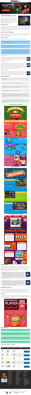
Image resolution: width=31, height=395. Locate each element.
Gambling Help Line (18, 391)
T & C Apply (14, 359)
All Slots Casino (17, 374)
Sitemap (24, 373)
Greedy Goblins (10, 372)
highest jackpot (20, 333)
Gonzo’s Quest (9, 374)
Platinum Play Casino (18, 379)
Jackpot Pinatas (10, 377)
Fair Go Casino (17, 375)
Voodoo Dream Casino (18, 380)
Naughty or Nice (10, 381)
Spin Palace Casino (18, 372)
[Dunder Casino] (7, 358)
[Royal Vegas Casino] (7, 354)
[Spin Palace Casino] (7, 351)
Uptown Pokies (17, 376)
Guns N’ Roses (9, 375)
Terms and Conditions (25, 374)
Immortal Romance (10, 378)
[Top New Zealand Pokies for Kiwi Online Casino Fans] (15, 1)
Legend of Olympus (10, 379)
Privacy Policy (24, 375)
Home (1, 14)
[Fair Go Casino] (7, 362)
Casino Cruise (17, 377)
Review (26, 357)
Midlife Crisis (9, 380)
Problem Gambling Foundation (24, 391)
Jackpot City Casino (18, 373)
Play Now (26, 351)
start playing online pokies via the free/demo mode (17, 26)
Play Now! (6, 10)
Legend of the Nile (10, 373)
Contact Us (24, 372)
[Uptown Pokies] (7, 366)
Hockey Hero (9, 376)
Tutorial (3, 14)
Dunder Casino (17, 381)
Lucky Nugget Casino (18, 378)
